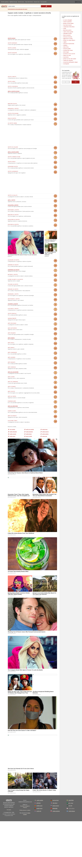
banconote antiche (67, 30)
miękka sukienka (56, 811)
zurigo (64, 28)
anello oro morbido (30, 429)
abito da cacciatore (13, 372)
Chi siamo (9, 809)
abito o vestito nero (13, 152)
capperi (65, 42)
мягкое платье (56, 805)
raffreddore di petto (67, 33)
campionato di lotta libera (68, 26)
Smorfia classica (21, 1)
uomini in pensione (67, 21)
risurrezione (66, 57)
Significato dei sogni (13, 1)
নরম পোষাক (70, 805)
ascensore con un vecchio (69, 53)
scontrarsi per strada (68, 50)
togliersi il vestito (13, 303)
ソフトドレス (71, 808)
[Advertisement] (32, 26)
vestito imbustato (13, 431)
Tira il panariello (43, 1)
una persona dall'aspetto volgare (70, 62)
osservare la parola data (68, 43)
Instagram (27, 806)
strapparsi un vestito (13, 269)
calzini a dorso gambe (68, 31)
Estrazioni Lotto (37, 1)
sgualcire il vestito (13, 205)
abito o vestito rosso (13, 91)
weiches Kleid (56, 800)
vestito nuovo (11, 38)
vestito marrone (45, 431)
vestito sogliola (45, 434)
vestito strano (12, 436)
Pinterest (25, 807)
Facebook (22, 806)
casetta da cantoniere (68, 60)
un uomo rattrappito (67, 20)
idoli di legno (66, 52)
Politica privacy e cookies (25, 810)
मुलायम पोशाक (71, 800)
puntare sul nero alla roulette (69, 58)
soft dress (38, 803)
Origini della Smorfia (29, 1)
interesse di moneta (67, 36)
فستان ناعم (70, 803)
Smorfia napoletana (5, 1)
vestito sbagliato (29, 431)
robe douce (55, 803)
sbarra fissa (66, 47)
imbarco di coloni (67, 55)
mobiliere (65, 45)
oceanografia (66, 63)
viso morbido (12, 429)
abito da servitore (13, 406)
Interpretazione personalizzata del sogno (17, 9)
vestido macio (39, 808)
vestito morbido (39, 800)
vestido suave (39, 805)
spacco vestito (29, 436)
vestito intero (44, 429)
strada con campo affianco (69, 40)
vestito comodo (13, 434)
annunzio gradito (67, 48)
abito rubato (11, 337)
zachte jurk (38, 811)
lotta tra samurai (67, 35)
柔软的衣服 (55, 808)
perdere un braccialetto (68, 23)
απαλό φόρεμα (72, 811)
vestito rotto (44, 436)
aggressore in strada (67, 38)
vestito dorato (29, 434)
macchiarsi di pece (67, 25)
